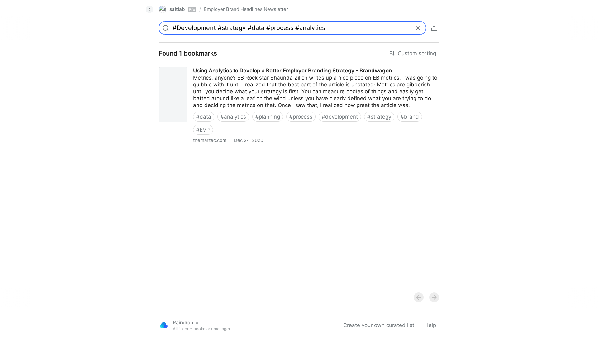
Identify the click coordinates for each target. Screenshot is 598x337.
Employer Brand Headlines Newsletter (246, 9)
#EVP (203, 130)
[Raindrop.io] (164, 325)
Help (430, 325)
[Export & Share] (434, 28)
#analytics (233, 117)
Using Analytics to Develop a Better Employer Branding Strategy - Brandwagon (251, 65)
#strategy (379, 117)
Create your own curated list (378, 325)
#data (203, 117)
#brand (410, 117)
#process (300, 117)
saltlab (182, 9)
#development (340, 117)
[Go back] (149, 9)
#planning (267, 117)
